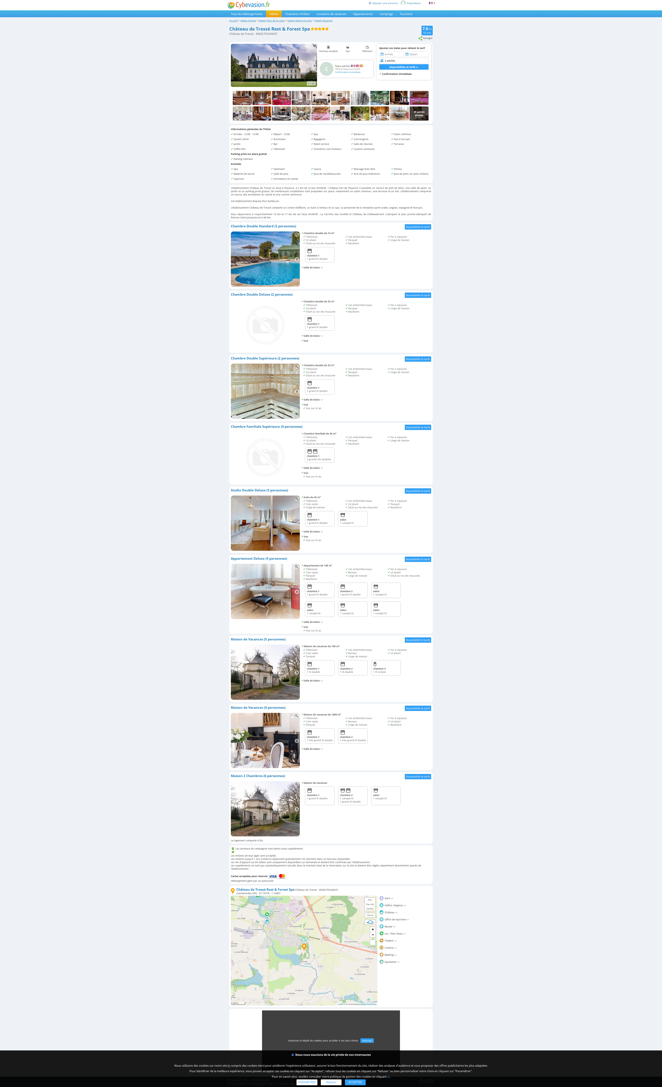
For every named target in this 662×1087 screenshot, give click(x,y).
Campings (386, 14)
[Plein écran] (372, 942)
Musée (388, 926)
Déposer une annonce (385, 3)
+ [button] (373, 929)
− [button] (373, 935)
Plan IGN (370, 904)
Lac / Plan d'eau (393, 933)
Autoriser (367, 1040)
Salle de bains (312, 267)
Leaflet (341, 1004)
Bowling (389, 954)
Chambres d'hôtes (297, 14)
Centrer (370, 915)
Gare (387, 898)
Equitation (390, 962)
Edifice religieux (393, 905)
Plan (370, 899)
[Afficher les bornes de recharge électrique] (370, 922)
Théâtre (389, 940)
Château (389, 912)
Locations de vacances (331, 14)
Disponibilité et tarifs (418, 227)
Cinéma (388, 947)
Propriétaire (414, 3)
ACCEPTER (355, 1082)
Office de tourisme (395, 919)
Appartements (363, 14)
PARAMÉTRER (307, 1082)
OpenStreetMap (369, 1004)
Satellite (370, 908)
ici (388, 1077)
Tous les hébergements (247, 14)
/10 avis (427, 30)
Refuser (331, 1082)
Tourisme (406, 14)
